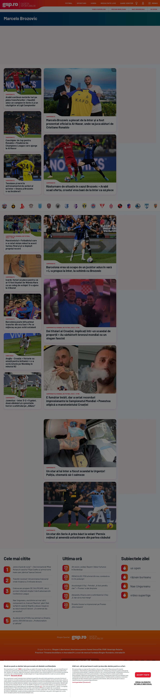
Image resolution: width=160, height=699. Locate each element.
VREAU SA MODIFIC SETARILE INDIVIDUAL (143, 683)
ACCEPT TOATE (143, 675)
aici (41, 686)
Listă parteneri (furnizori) (81, 682)
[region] (80, 680)
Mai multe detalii (16, 675)
